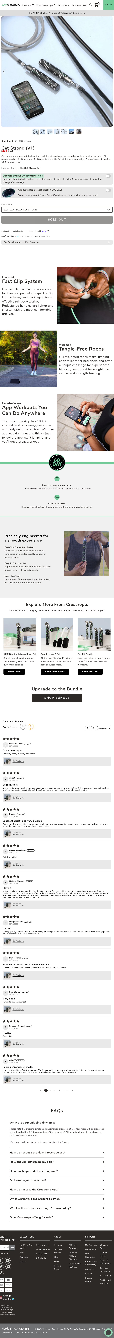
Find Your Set (78, 5)
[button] (7, 141)
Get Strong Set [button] (18, 762)
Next (110, 71)
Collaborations (43, 1249)
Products (26, 5)
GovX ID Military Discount (73, 1256)
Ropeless (24, 1257)
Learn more (45, 236)
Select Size (6, 204)
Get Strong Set (32, 168)
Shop (108, 5)
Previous (3, 71)
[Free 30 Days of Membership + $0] (108, 176)
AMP (22, 1253)
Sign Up (12, 1247)
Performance (42, 1245)
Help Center (91, 1249)
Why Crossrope (44, 5)
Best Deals (63, 5)
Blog (56, 1257)
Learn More (79, 13)
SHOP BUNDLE (57, 698)
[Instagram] (8, 1266)
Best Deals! (41, 1254)
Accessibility (106, 1276)
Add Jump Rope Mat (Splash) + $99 (58, 193)
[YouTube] (8, 1260)
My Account (91, 1245)
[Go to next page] (73, 1090)
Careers (88, 1274)
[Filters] (93, 728)
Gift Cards (41, 1258)
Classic (23, 1262)
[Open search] (87, 728)
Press (57, 1262)
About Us (89, 1269)
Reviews (58, 1245)
